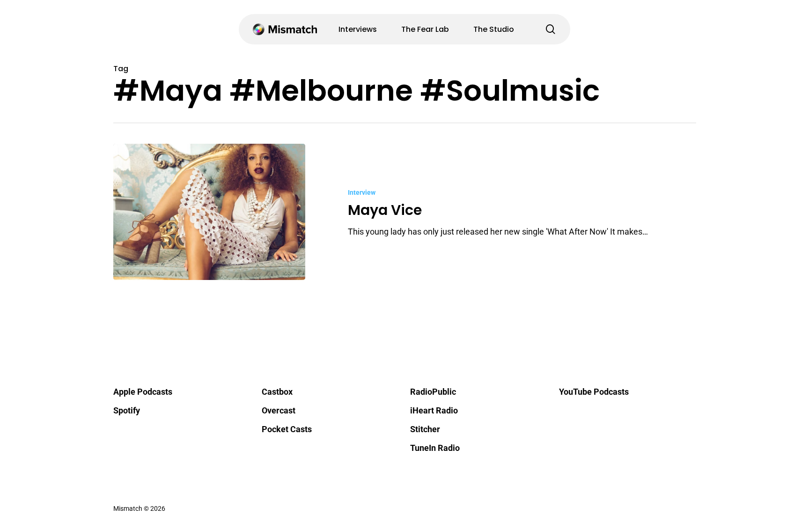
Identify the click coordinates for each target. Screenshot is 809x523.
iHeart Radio (434, 410)
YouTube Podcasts (594, 392)
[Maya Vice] (209, 212)
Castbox (277, 392)
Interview (361, 192)
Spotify (126, 410)
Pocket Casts (287, 429)
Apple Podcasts (142, 392)
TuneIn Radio (435, 448)
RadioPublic (433, 392)
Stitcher (425, 429)
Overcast (278, 410)
